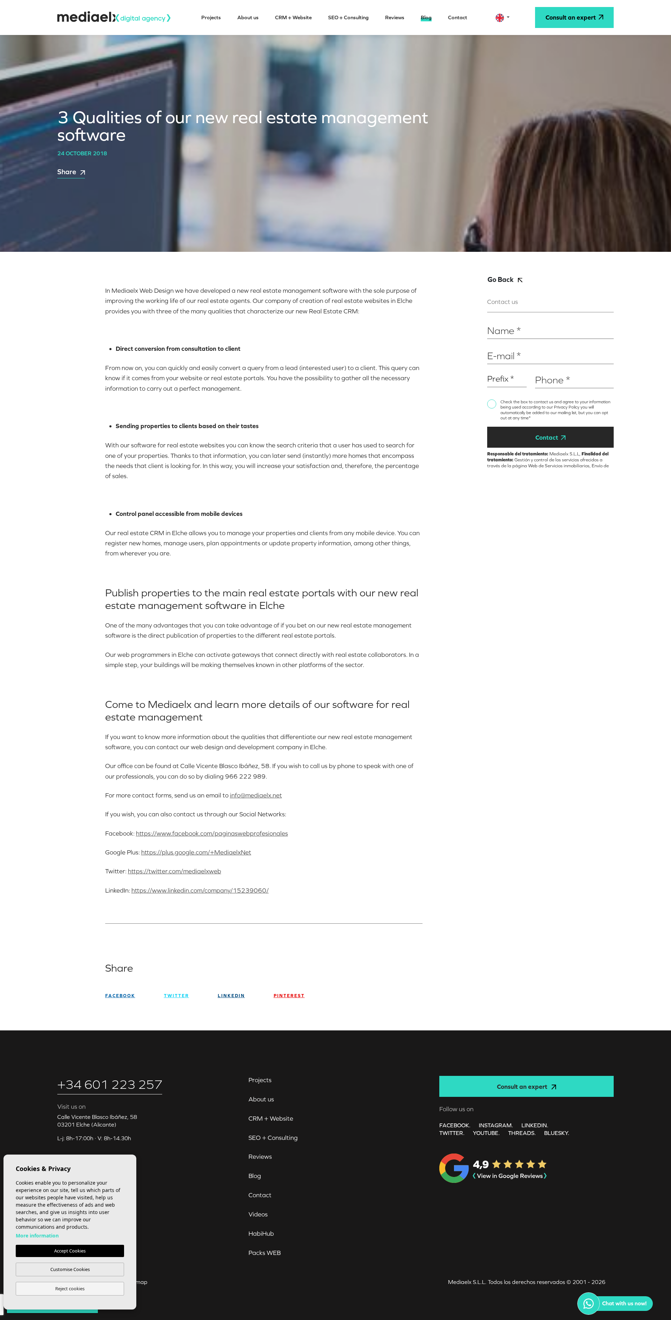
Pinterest (289, 995)
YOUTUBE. (486, 1133)
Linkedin (231, 995)
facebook (120, 995)
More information (37, 1235)
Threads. (522, 1133)
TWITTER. (451, 1133)
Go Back (501, 279)
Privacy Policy (567, 407)
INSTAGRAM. (496, 1125)
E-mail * (496, 345)
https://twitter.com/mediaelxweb (174, 871)
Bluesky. (556, 1133)
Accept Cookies (70, 1251)
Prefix (493, 368)
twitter (176, 995)
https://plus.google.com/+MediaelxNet (196, 852)
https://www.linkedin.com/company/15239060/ (200, 890)
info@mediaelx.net (256, 795)
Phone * (544, 368)
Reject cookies (70, 1288)
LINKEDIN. (534, 1125)
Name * (496, 319)
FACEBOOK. (454, 1125)
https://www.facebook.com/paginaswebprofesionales (212, 833)
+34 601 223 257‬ (109, 1084)
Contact (546, 437)
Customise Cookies (70, 1269)
